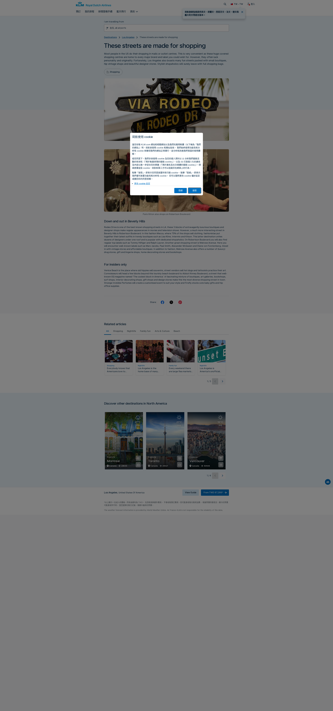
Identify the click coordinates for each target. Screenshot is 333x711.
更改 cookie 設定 (142, 183)
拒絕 (180, 190)
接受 (195, 190)
